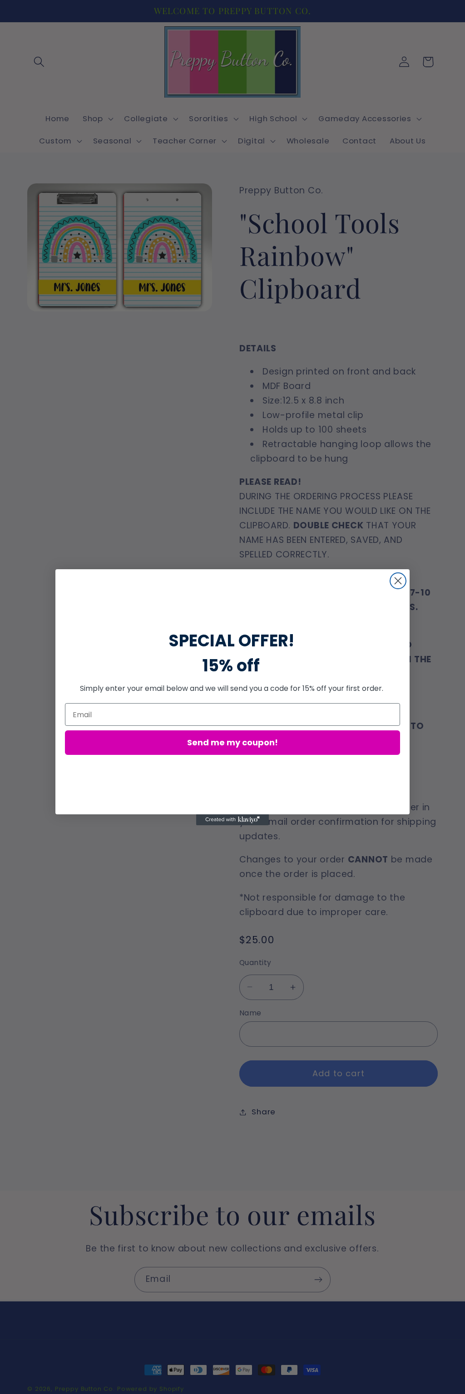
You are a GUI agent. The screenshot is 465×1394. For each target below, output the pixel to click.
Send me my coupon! (232, 742)
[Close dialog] (398, 581)
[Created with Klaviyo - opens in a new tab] (232, 819)
